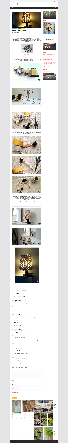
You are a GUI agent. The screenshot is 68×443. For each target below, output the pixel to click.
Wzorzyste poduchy (48, 77)
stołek (52, 63)
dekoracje (48, 55)
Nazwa (13, 380)
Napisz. (53, 39)
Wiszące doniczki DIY (55, 431)
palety (54, 60)
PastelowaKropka (17, 336)
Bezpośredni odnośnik (24, 301)
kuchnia (49, 59)
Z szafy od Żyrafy (17, 350)
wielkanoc (44, 66)
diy (47, 57)
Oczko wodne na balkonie (55, 418)
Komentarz (13, 369)
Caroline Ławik (16, 306)
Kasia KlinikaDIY (18, 300)
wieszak (47, 66)
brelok (53, 54)
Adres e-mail (14, 384)
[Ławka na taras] (49, 11)
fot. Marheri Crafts (26, 54)
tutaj (34, 201)
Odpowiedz (15, 298)
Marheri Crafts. (15, 35)
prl (55, 62)
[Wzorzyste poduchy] (49, 73)
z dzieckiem (54, 66)
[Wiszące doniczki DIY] (43, 433)
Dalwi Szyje (16, 322)
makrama (51, 59)
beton (46, 54)
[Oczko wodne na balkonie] (43, 419)
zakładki (52, 66)
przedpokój (44, 63)
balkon (44, 54)
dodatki (50, 57)
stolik (51, 63)
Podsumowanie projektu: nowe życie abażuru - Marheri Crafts (24, 363)
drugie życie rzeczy (47, 44)
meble (54, 59)
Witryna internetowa (15, 388)
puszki (46, 63)
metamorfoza (53, 44)
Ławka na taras (47, 15)
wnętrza (45, 45)
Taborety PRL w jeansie (49, 47)
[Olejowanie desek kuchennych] (23, 406)
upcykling (51, 65)
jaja (43, 59)
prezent (54, 62)
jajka (44, 59)
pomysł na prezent (49, 62)
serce (50, 63)
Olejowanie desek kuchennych (19, 414)
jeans (50, 44)
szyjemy (44, 64)
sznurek (54, 63)
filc (54, 57)
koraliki (48, 59)
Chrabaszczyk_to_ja (17, 293)
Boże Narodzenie (49, 54)
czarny (54, 54)
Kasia (18, 32)
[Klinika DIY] (12, 8)
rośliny (48, 63)
